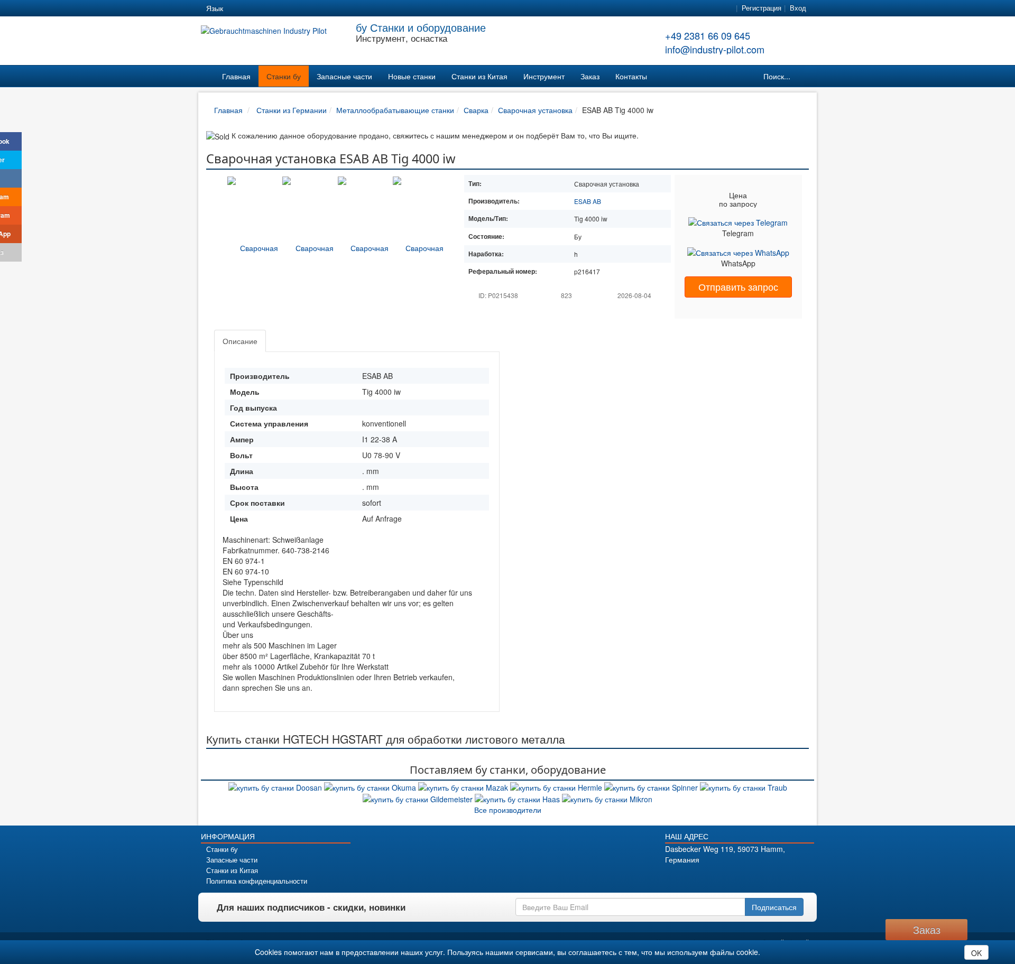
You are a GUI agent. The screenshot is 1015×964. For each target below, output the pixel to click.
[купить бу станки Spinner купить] (652, 786)
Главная (236, 76)
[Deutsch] (237, 8)
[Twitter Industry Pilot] (711, 877)
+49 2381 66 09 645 (707, 35)
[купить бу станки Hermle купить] (557, 786)
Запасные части (344, 76)
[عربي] (333, 8)
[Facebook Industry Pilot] (693, 877)
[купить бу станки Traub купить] (743, 786)
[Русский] (275, 8)
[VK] (11, 178)
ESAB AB (587, 201)
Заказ (589, 76)
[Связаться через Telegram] (738, 221)
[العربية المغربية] (295, 8)
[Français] (314, 8)
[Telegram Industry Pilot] (730, 877)
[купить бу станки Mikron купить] (607, 798)
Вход (798, 8)
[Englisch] (256, 8)
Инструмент (544, 76)
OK (976, 953)
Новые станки (412, 76)
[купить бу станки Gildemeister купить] (419, 798)
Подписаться (774, 907)
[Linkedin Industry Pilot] (748, 877)
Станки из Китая (479, 76)
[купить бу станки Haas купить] (518, 798)
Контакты (631, 76)
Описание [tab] (240, 341)
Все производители (507, 809)
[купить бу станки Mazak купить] (464, 786)
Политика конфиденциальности (256, 881)
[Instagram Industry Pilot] (767, 877)
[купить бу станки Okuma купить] (371, 786)
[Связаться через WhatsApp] (738, 251)
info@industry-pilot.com (714, 49)
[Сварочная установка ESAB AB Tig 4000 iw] (254, 247)
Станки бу (283, 76)
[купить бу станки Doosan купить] (276, 786)
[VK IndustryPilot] (785, 877)
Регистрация (761, 8)
